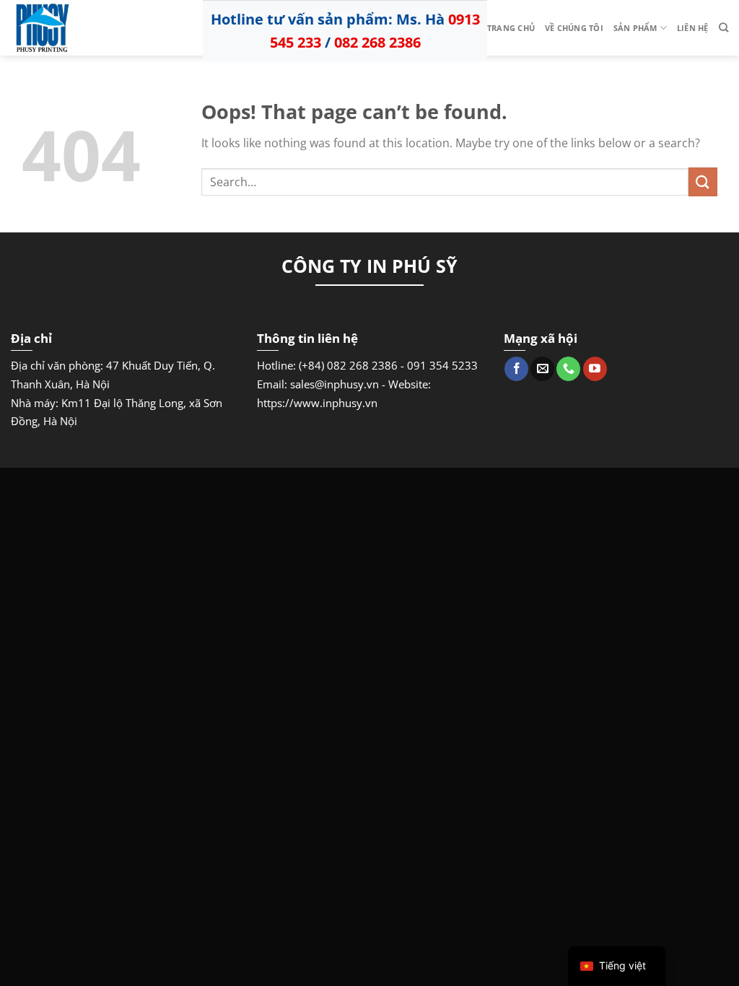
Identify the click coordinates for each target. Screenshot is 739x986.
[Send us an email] (542, 369)
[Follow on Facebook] (516, 369)
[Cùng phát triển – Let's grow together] (83, 28)
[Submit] (702, 181)
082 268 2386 (377, 42)
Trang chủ (511, 27)
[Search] (723, 27)
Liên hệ (693, 27)
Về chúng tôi (574, 27)
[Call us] (568, 369)
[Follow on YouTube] (595, 369)
